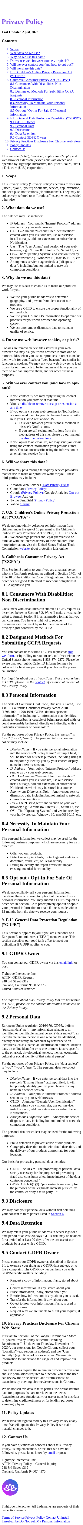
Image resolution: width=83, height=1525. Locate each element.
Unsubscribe (10, 1521)
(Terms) (25, 504)
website (24, 548)
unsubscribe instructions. (35, 438)
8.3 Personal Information (26, 99)
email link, (66, 962)
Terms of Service (13, 1517)
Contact (51, 1517)
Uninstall (63, 1517)
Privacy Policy (35, 1517)
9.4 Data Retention (23, 133)
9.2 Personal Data (22, 126)
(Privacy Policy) (36, 489)
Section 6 (57, 1214)
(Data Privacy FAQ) (55, 485)
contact (40, 682)
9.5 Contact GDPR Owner (28, 137)
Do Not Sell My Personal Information (44, 1521)
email (51, 1452)
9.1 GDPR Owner (22, 122)
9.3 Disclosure (20, 130)
